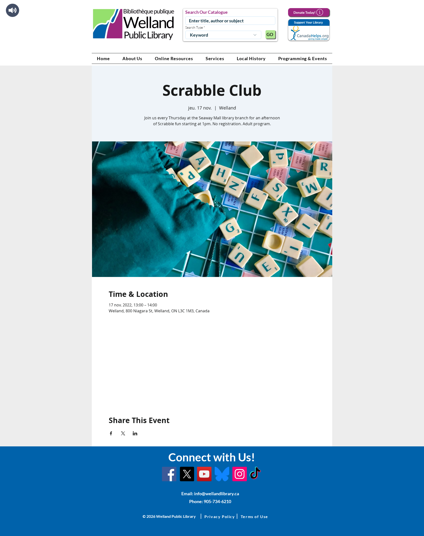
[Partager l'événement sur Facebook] (111, 433)
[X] (187, 474)
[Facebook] (169, 474)
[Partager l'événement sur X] (123, 433)
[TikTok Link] (255, 474)
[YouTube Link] (204, 474)
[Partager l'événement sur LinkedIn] (135, 433)
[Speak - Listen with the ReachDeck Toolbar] (12, 10)
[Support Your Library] (308, 30)
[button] (132, 58)
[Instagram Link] (239, 474)
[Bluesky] (222, 474)
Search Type (194, 27)
